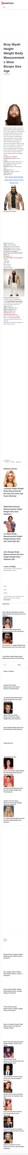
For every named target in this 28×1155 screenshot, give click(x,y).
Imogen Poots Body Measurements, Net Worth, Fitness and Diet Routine (12, 687)
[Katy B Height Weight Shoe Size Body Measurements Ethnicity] (8, 725)
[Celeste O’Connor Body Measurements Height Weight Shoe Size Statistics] (9, 799)
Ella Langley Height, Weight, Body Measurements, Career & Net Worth (13, 973)
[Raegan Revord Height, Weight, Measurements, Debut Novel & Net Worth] (12, 952)
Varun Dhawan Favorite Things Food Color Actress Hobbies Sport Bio (13, 1078)
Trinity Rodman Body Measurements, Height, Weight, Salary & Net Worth (13, 1008)
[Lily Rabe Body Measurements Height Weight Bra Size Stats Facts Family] (8, 696)
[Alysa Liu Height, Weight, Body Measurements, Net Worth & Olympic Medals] (12, 1022)
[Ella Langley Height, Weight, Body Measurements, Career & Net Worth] (12, 970)
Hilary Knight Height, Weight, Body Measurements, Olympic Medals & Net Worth (13, 991)
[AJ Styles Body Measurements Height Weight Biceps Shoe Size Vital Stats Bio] (10, 531)
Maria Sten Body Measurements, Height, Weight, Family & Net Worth (14, 1043)
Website (5, 593)
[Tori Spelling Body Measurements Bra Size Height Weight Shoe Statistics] (9, 816)
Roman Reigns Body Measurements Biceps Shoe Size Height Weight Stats (14, 1061)
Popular (5, 940)
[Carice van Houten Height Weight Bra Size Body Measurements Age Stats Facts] (8, 769)
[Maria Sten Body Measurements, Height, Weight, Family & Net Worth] (12, 1040)
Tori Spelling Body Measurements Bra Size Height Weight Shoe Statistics (14, 820)
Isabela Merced (8, 743)
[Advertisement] (14, 24)
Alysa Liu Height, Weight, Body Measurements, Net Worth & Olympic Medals (13, 1026)
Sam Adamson (7, 74)
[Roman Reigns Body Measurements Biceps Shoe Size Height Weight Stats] (9, 1057)
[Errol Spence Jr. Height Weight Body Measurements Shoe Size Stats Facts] (7, 643)
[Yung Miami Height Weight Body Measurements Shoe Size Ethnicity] (7, 654)
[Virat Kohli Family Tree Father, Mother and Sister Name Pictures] (8, 1127)
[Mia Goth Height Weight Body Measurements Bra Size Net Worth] (7, 627)
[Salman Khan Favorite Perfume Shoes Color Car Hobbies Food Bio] (8, 1092)
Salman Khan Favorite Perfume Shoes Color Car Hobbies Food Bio (13, 1096)
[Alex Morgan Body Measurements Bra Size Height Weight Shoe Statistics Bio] (10, 549)
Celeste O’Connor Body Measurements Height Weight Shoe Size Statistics (13, 802)
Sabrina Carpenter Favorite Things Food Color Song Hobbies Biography (14, 1146)
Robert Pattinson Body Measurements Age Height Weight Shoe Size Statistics (12, 717)
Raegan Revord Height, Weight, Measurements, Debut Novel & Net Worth (13, 956)
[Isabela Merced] (12, 741)
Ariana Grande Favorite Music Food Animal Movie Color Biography (13, 1113)
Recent (5, 939)
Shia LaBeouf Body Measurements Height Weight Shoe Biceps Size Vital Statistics (14, 614)
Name (5, 586)
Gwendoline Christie (10, 757)
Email (5, 589)
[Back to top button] (0, 1152)
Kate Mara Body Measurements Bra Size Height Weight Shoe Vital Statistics (13, 790)
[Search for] (26, 7)
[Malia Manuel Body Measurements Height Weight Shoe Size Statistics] (10, 504)
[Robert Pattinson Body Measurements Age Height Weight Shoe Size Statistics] (8, 713)
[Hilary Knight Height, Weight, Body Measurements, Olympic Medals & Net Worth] (12, 987)
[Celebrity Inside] (7, 3)
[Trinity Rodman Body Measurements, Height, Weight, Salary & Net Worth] (12, 1005)
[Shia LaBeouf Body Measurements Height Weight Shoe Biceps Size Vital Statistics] (6, 610)
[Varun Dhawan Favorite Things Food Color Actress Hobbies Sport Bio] (8, 1075)
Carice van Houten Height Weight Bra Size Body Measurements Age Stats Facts (14, 772)
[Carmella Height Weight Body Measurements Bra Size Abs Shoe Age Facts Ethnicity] (10, 486)
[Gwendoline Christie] (12, 755)
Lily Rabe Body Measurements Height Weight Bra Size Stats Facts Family (13, 699)
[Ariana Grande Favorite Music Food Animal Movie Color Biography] (8, 1110)
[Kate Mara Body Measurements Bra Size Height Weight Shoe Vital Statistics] (9, 786)
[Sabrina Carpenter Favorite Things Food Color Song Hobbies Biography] (8, 1143)
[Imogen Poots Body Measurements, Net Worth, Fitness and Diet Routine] (12, 683)
